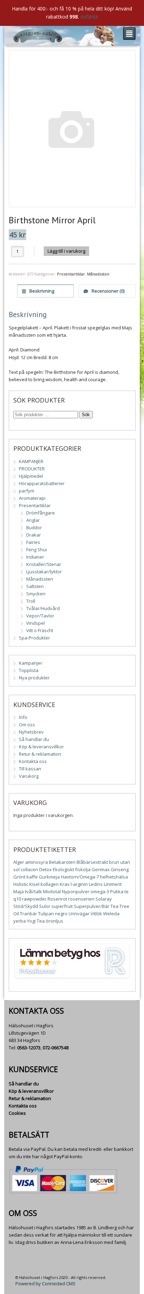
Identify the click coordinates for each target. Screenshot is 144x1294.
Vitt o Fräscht (39, 630)
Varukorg (28, 776)
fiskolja (83, 869)
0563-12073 (29, 1047)
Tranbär (28, 913)
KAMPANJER (31, 461)
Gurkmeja (49, 877)
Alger (18, 862)
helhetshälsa (114, 877)
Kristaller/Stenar (43, 564)
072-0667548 (56, 1047)
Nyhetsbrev (31, 732)
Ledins (96, 884)
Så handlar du (34, 739)
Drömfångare (40, 513)
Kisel (34, 884)
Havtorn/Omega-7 (80, 877)
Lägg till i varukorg (66, 251)
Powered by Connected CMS (45, 1283)
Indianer (35, 557)
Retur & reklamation (40, 754)
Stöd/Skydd (25, 906)
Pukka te (119, 891)
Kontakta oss (33, 761)
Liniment (113, 884)
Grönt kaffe (25, 877)
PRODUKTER (32, 469)
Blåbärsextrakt (92, 862)
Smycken (35, 593)
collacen (29, 869)
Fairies (33, 542)
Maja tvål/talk (27, 891)
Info (23, 717)
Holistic (20, 884)
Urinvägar (79, 913)
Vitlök (96, 913)
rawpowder (34, 899)
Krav (65, 884)
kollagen (50, 884)
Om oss (27, 724)
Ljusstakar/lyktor (44, 571)
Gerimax (101, 869)
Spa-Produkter (34, 638)
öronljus (54, 921)
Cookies (17, 1113)
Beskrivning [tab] (41, 291)
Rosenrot (57, 899)
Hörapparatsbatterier (42, 483)
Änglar (33, 520)
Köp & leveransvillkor (41, 746)
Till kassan (30, 768)
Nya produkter (34, 677)
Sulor (44, 906)
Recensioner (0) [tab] (107, 291)
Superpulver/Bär (91, 906)
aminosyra (36, 862)
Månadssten (98, 274)
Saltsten (35, 586)
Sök (86, 414)
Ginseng (120, 869)
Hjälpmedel (31, 476)
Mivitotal (52, 891)
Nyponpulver (75, 891)
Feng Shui (36, 549)
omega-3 (100, 891)
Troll (30, 601)
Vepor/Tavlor (40, 616)
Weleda (111, 913)
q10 (17, 899)
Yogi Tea (36, 921)
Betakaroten (62, 862)
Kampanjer (30, 663)
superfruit (62, 906)
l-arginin (79, 884)
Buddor (34, 527)
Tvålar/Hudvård (43, 608)
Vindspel (35, 623)
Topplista (28, 670)
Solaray (103, 899)
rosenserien (81, 899)
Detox (45, 869)
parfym (26, 491)
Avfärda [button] (89, 16)
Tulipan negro (52, 913)
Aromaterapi (32, 498)
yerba (19, 921)
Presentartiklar (71, 274)
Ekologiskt (63, 869)
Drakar (33, 535)
